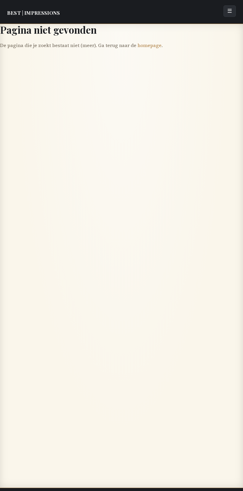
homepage (150, 45)
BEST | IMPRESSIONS (33, 12)
